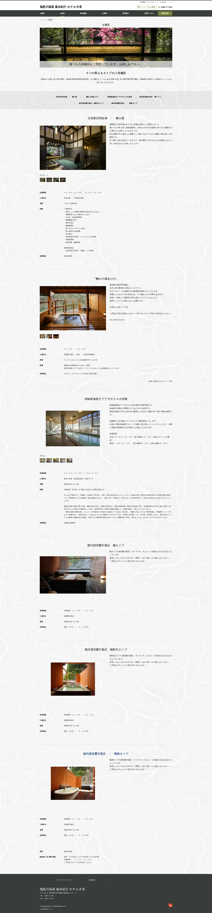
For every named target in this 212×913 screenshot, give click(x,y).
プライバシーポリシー (64, 880)
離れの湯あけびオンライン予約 (161, 381)
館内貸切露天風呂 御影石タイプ (91, 103)
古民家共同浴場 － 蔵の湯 (66, 97)
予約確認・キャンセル (147, 2)
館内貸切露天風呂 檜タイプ (150, 97)
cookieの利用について (46, 909)
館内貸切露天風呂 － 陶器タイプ (124, 103)
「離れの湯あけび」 (92, 97)
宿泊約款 (92, 880)
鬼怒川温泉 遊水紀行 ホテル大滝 (62, 889)
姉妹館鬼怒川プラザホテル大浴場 (119, 97)
